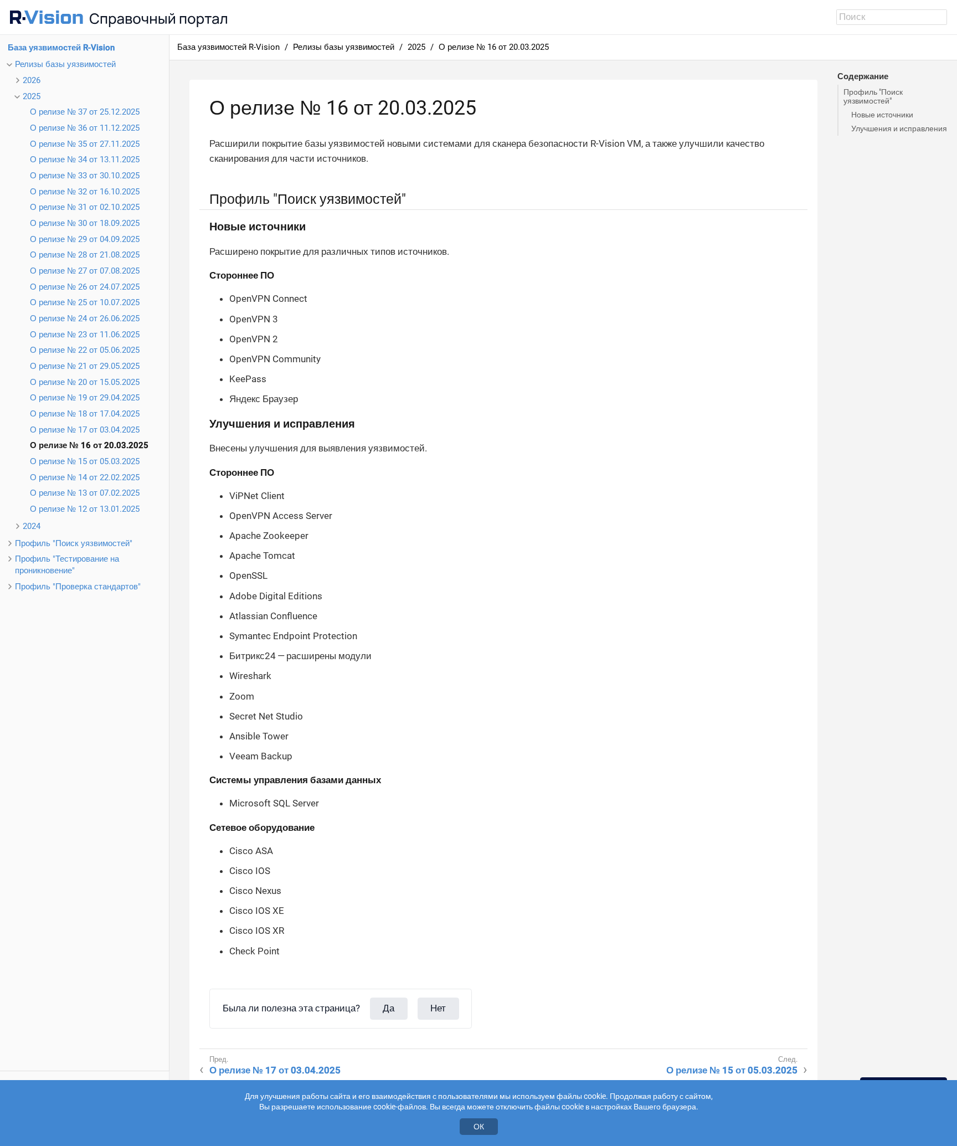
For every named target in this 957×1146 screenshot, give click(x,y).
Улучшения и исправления (899, 128)
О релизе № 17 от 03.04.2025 (85, 430)
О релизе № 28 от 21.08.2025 (85, 255)
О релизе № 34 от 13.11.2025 (85, 160)
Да (388, 1008)
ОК (479, 1126)
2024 (31, 526)
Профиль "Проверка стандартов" (78, 587)
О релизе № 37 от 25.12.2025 (85, 112)
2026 (31, 80)
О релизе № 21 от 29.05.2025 (85, 366)
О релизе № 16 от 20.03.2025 (89, 445)
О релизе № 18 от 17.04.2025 (85, 414)
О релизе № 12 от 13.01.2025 (85, 509)
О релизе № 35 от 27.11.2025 (85, 144)
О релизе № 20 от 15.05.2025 (85, 382)
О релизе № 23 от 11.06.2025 (85, 335)
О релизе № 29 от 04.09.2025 (85, 239)
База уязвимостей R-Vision (61, 48)
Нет (438, 1008)
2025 (31, 96)
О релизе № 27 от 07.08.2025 (85, 271)
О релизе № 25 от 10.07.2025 (85, 302)
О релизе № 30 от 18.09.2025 (85, 223)
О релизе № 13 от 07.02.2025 (85, 493)
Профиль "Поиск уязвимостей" (73, 543)
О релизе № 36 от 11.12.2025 (85, 128)
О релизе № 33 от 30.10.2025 (85, 176)
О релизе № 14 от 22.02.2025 (85, 477)
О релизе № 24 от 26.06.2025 (85, 318)
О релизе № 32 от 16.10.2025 (85, 192)
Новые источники (882, 114)
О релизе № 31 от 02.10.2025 (85, 207)
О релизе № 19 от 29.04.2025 (85, 398)
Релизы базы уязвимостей (65, 64)
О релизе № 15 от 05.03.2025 (85, 461)
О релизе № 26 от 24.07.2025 (85, 287)
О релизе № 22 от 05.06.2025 (85, 350)
